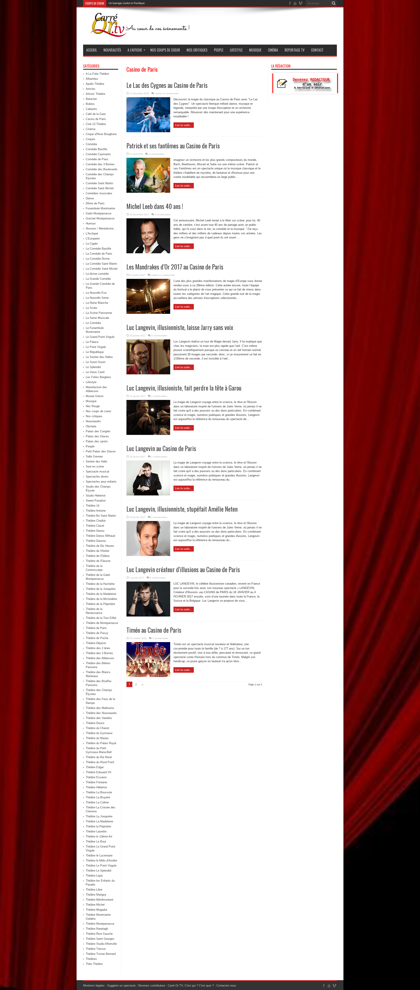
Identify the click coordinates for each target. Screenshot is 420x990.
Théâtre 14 (92, 505)
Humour (91, 223)
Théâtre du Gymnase (99, 733)
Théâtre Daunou (96, 540)
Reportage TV (294, 50)
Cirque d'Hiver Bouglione (101, 134)
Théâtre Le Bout (96, 841)
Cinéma (273, 50)
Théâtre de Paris (96, 628)
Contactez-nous (226, 985)
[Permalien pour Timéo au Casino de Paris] (148, 676)
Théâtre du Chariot (97, 728)
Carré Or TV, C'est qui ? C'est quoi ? (191, 985)
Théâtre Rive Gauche (99, 933)
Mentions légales (94, 985)
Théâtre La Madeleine (99, 821)
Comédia (91, 144)
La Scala (91, 307)
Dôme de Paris (95, 203)
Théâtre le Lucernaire (99, 855)
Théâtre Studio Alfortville (101, 943)
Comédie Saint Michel (100, 188)
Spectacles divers (97, 476)
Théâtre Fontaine (96, 782)
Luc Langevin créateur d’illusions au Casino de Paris (183, 569)
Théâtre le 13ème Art (99, 836)
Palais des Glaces (97, 436)
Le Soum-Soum (95, 362)
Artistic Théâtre (95, 94)
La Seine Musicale (97, 318)
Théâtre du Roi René (99, 757)
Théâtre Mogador (96, 909)
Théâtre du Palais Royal (101, 743)
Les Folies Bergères (98, 377)
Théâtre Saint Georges (100, 938)
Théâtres (91, 958)
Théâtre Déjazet (96, 643)
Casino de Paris (96, 119)
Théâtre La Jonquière (99, 816)
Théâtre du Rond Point (100, 762)
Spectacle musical (97, 471)
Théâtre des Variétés (99, 718)
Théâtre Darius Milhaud (100, 535)
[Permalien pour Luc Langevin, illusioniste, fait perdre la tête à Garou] (148, 434)
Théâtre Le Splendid (98, 870)
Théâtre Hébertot (96, 787)
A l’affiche (135, 50)
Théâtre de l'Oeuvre (98, 561)
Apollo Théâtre (95, 83)
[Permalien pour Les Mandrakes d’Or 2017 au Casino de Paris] (148, 312)
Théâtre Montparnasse (100, 923)
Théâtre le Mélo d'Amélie (101, 860)
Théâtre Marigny (96, 894)
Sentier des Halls (96, 461)
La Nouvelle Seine (97, 297)
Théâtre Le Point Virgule (101, 865)
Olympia (91, 426)
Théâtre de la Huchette (100, 583)
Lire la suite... (183, 125)
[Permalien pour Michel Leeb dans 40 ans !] (148, 252)
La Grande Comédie (98, 278)
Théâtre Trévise (96, 948)
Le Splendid (93, 367)
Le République (95, 352)
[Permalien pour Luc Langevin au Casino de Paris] (148, 494)
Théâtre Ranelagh (97, 928)
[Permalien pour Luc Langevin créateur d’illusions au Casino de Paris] (148, 615)
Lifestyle (236, 50)
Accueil (91, 50)
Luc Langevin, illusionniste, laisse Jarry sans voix (179, 327)
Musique (255, 50)
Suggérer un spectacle (121, 985)
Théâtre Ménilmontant (99, 899)
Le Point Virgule (96, 347)
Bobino (90, 104)
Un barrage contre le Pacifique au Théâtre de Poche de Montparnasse (131, 4)
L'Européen (93, 238)
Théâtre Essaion (96, 777)
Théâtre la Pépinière (98, 826)
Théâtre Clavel (95, 525)
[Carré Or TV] (148, 33)
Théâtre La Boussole (99, 792)
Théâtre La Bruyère (98, 797)
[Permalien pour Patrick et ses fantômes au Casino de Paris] (148, 191)
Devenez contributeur (151, 985)
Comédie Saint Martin (99, 183)
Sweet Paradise (96, 500)
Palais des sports (97, 441)
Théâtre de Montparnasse (102, 623)
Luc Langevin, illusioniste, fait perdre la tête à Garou (184, 387)
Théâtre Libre (94, 889)
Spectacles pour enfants (101, 481)
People (218, 50)
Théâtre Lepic (94, 875)
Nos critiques (197, 50)
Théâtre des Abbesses (100, 658)
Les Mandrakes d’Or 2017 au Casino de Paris (174, 266)
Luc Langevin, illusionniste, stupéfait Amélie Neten (182, 508)
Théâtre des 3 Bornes (99, 653)
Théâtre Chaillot (96, 520)
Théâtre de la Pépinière (100, 604)
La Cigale (92, 243)
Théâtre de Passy (97, 633)
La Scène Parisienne (99, 312)
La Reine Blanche (97, 302)
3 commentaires (156, 154)
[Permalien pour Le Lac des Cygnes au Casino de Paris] (148, 131)
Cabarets (91, 109)
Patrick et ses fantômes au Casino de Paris (173, 145)
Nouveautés (112, 50)
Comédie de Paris (97, 159)
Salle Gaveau (94, 456)
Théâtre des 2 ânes (98, 648)
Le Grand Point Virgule (100, 337)
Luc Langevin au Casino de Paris (161, 448)
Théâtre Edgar (95, 767)
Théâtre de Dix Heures (100, 545)
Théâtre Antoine (96, 510)
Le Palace (92, 342)
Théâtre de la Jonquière (101, 589)
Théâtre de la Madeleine (101, 594)
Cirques (90, 139)
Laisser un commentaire (167, 93)
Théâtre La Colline (97, 802)
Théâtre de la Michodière (101, 599)
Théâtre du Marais (97, 738)
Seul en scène (95, 466)
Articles (90, 88)
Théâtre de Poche (97, 638)
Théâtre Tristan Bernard (101, 953)
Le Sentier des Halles (99, 357)
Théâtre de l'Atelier (97, 550)
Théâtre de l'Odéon (98, 556)
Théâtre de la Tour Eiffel (101, 618)
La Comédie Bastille (98, 248)
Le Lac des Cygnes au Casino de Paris (167, 85)
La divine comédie (97, 273)
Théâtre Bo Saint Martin (101, 515)
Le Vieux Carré (95, 372)
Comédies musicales (99, 193)
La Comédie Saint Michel (101, 268)
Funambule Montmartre (100, 208)
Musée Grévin (94, 396)
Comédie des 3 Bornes (100, 164)
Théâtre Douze (95, 723)
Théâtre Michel (95, 904)
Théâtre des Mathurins (100, 708)
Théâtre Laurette (96, 831)
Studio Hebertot (95, 495)
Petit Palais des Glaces (101, 451)
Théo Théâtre (94, 964)
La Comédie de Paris (99, 253)
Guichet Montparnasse (100, 218)
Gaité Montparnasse (98, 213)
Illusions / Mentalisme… (101, 228)
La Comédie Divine (98, 258)
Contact (317, 50)
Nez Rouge (93, 406)
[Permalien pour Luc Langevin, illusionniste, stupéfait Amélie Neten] (148, 555)
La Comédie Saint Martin (101, 263)
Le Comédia (93, 323)
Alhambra (92, 78)
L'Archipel (92, 233)
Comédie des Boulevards (101, 169)
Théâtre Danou (95, 530)
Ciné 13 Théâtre (96, 124)
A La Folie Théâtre (97, 73)
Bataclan (91, 99)
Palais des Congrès (98, 431)
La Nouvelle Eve (96, 292)
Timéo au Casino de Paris (153, 629)
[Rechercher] (333, 3)
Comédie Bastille (96, 149)
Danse (90, 198)
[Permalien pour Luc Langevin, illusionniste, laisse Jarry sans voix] (148, 373)
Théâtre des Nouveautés (101, 713)
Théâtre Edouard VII (98, 772)
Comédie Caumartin (98, 154)
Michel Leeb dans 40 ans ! (154, 206)
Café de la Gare (96, 114)
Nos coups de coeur (165, 50)
